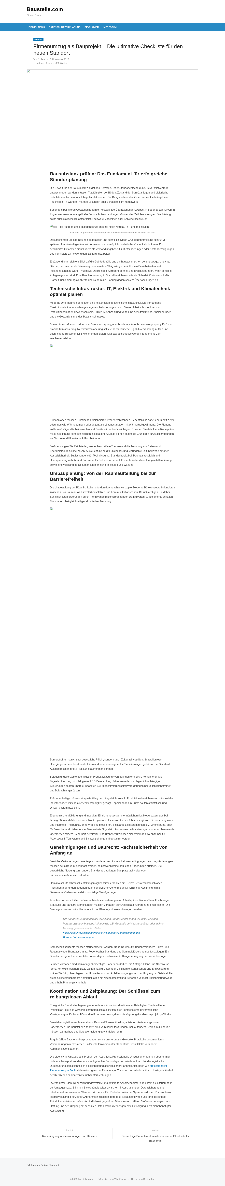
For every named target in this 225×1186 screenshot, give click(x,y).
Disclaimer (91, 27)
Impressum (110, 27)
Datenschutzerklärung (65, 27)
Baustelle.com (45, 9)
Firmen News (36, 27)
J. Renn (42, 59)
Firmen (38, 39)
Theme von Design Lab (143, 1179)
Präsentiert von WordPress (112, 1179)
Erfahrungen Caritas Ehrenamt (43, 1165)
